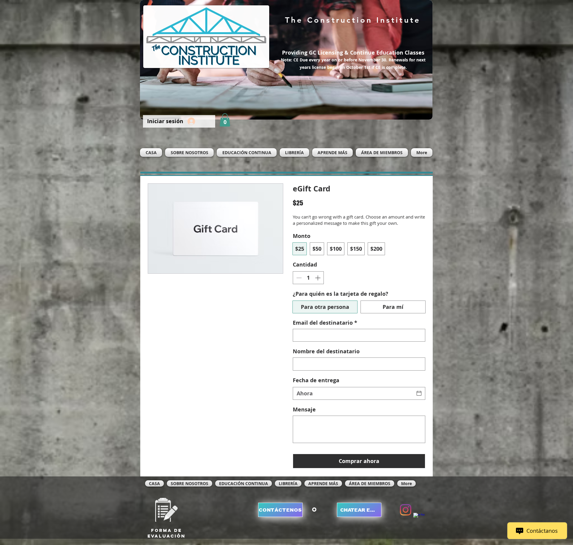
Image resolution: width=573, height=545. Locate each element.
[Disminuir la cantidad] (298, 278)
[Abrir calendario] (419, 393)
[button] (224, 119)
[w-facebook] (419, 518)
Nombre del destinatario (326, 351)
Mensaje (304, 409)
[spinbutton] (308, 278)
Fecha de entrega (316, 380)
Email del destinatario (325, 322)
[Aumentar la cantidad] (318, 278)
